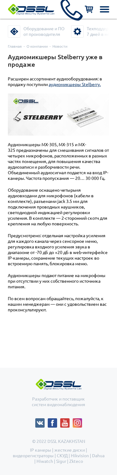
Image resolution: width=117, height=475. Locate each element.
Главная (15, 46)
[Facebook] (54, 421)
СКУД (62, 455)
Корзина (89, 9)
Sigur (61, 461)
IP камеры (40, 450)
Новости (59, 46)
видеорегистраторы (33, 455)
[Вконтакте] (41, 421)
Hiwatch (45, 461)
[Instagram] (77, 421)
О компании (37, 46)
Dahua (98, 455)
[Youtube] (66, 421)
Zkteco (76, 461)
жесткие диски (69, 450)
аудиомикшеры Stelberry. (75, 84)
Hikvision (80, 455)
